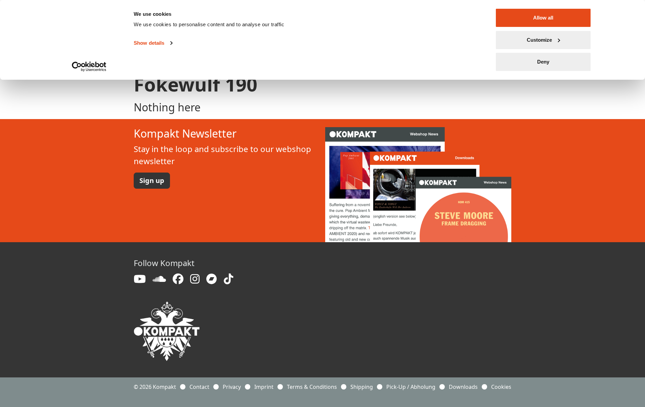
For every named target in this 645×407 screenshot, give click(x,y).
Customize (539, 40)
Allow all (543, 18)
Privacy (232, 387)
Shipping (361, 387)
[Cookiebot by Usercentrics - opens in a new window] (89, 67)
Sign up (151, 180)
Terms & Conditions (312, 387)
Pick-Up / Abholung (410, 387)
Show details (149, 43)
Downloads (463, 387)
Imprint (263, 387)
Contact (199, 387)
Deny (543, 62)
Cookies (501, 387)
